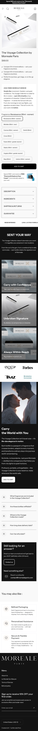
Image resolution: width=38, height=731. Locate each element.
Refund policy (6, 686)
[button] (3, 8)
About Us (5, 676)
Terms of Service (7, 682)
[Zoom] (5, 17)
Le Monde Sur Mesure (9, 679)
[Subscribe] (33, 707)
